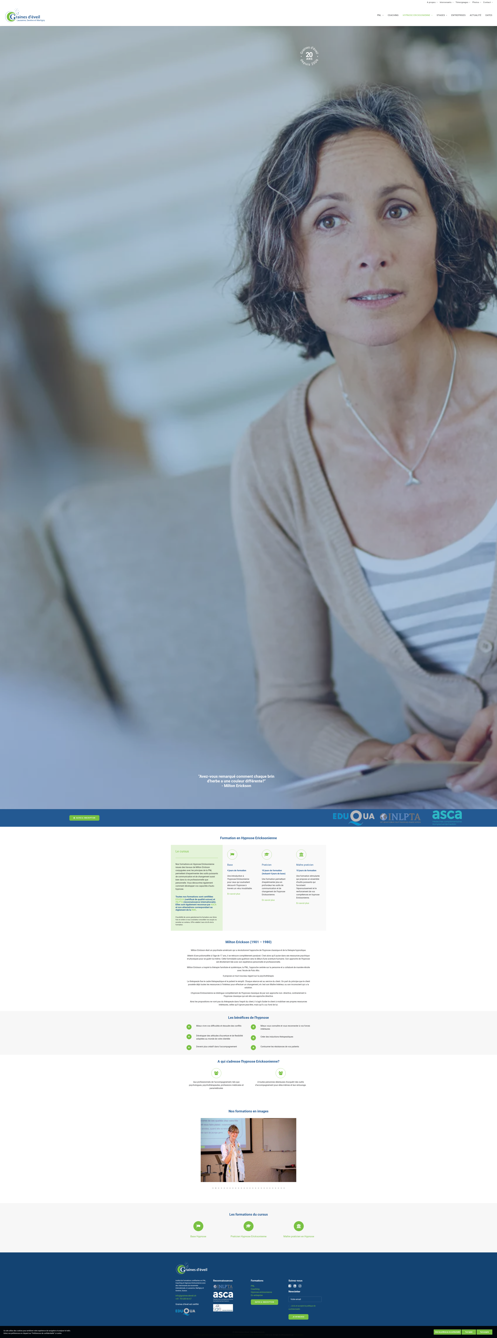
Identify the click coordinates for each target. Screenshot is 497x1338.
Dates (488, 15)
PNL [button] (379, 15)
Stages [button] (441, 15)
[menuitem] (432, 2)
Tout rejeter (468, 1332)
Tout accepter (484, 1332)
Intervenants (446, 2)
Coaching (393, 15)
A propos (431, 2)
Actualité (475, 15)
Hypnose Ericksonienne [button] (416, 15)
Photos (475, 2)
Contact (487, 2)
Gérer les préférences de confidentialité (447, 1332)
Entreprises (458, 15)
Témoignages (462, 2)
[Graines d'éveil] (25, 15)
